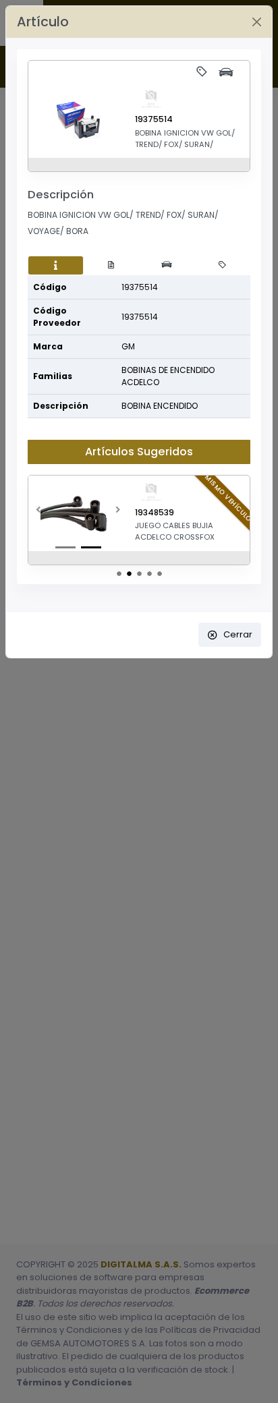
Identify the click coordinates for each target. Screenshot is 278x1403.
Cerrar (237, 634)
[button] (38, 513)
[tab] (56, 266)
